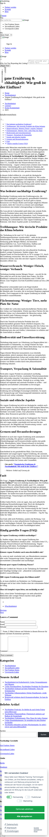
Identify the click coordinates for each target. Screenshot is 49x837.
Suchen (3, 731)
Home (7, 93)
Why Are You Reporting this (14, 63)
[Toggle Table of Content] (2, 120)
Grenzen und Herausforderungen (17, 139)
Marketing (27, 801)
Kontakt (8, 9)
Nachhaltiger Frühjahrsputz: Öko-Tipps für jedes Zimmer (26, 718)
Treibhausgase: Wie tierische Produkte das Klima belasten (25, 126)
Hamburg (3, 767)
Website (3, 627)
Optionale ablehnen (24, 809)
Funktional (36, 797)
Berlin (2, 763)
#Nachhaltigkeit (11, 606)
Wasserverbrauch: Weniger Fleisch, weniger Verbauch (24, 128)
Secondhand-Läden (12, 668)
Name (2, 622)
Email (2, 624)
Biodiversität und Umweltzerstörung (18, 133)
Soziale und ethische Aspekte (16, 137)
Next (2, 612)
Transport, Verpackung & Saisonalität (19, 135)
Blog (6, 12)
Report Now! (5, 66)
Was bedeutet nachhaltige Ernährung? (19, 124)
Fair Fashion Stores (12, 670)
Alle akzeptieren (24, 816)
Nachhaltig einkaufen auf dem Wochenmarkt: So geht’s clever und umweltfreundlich (25, 726)
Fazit (8, 141)
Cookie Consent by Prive (38, 829)
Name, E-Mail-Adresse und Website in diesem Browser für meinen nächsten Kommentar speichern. (23, 632)
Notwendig (18, 797)
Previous (3, 610)
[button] (2, 76)
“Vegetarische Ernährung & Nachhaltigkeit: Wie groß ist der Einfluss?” (21, 465)
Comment (3, 651)
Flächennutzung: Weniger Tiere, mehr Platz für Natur (24, 131)
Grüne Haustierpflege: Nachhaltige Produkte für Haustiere (26, 686)
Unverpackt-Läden (12, 672)
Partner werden (10, 7)
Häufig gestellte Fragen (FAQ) (17, 143)
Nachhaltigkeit (10, 95)
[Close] (1, 59)
